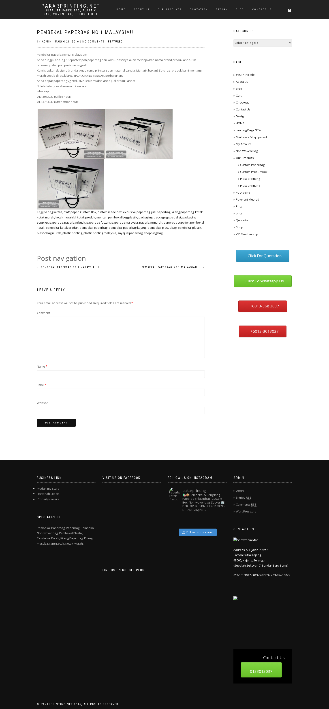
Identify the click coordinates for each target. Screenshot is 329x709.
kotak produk (86, 217)
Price (239, 206)
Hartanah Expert (48, 494)
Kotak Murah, (74, 544)
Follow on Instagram (200, 532)
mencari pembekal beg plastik (116, 217)
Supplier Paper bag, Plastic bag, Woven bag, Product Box (71, 12)
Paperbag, (73, 528)
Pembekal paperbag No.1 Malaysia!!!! (87, 32)
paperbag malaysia (124, 222)
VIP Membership (247, 234)
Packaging (243, 192)
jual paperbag (160, 212)
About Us (142, 9)
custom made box (110, 212)
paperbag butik (74, 222)
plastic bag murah (49, 233)
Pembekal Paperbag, (51, 528)
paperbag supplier (176, 222)
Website (42, 403)
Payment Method (247, 199)
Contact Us (262, 9)
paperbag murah (150, 222)
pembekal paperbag (93, 228)
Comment (43, 313)
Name (42, 366)
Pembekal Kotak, (48, 538)
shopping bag (153, 233)
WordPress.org (246, 511)
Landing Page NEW (248, 130)
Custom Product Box (253, 172)
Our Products (170, 9)
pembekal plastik (189, 228)
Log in (240, 491)
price (239, 213)
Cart (238, 95)
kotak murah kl (66, 217)
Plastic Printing (250, 179)
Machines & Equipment (251, 137)
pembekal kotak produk (62, 228)
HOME (121, 9)
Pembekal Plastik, (71, 533)
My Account (243, 144)
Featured (115, 41)
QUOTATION (199, 9)
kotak (199, 212)
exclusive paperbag (136, 212)
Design (222, 9)
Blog (240, 9)
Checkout (242, 102)
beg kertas (55, 212)
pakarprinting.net (70, 6)
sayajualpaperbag (130, 233)
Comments (246, 504)
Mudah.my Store (48, 489)
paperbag (56, 222)
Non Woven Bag (247, 151)
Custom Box (88, 212)
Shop (239, 227)
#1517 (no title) (245, 75)
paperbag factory (98, 222)
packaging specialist (167, 217)
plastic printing (72, 233)
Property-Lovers (48, 499)
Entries (243, 497)
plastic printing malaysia (99, 233)
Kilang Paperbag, (71, 538)
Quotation (243, 220)
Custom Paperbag (252, 165)
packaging (145, 217)
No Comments (93, 41)
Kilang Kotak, (56, 544)
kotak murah (45, 217)
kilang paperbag (183, 212)
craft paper (71, 212)
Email (41, 385)
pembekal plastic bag (162, 228)
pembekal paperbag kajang (127, 228)
